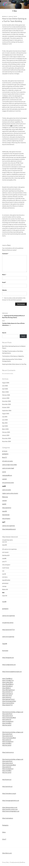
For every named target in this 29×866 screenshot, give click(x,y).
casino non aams (6, 489)
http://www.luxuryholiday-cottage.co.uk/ (12, 712)
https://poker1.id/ (6, 719)
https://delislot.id (6, 697)
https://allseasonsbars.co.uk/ (9, 807)
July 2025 (4, 416)
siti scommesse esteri (8, 482)
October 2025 (6, 407)
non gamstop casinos (7, 622)
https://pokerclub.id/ (7, 715)
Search (4, 332)
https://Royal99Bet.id (7, 684)
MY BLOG (4, 451)
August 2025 (5, 413)
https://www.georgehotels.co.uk (10, 800)
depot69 (4, 511)
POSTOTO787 (6, 515)
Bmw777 (4, 457)
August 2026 (5, 382)
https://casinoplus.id (7, 693)
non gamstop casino (7, 540)
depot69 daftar (6, 580)
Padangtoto (5, 825)
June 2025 (5, 420)
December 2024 (6, 438)
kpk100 (4, 504)
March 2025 (5, 429)
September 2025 (6, 410)
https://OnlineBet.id (7, 686)
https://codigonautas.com (9, 664)
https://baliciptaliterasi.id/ (9, 529)
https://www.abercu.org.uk (9, 793)
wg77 (3, 522)
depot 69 (4, 595)
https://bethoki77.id (7, 691)
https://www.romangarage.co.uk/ (10, 811)
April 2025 (5, 426)
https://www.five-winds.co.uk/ (10, 809)
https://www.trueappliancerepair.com (12, 671)
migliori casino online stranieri (10, 493)
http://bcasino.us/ (6, 779)
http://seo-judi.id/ (6, 725)
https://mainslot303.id (8, 703)
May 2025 (5, 423)
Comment (5, 253)
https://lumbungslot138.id (9, 701)
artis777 (4, 561)
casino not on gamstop (8, 636)
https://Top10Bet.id (7, 678)
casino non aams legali (8, 468)
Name (4, 274)
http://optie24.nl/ (6, 507)
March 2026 (5, 392)
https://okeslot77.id (7, 705)
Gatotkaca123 (6, 555)
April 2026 (5, 389)
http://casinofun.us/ (7, 786)
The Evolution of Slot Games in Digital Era (13, 356)
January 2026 (5, 398)
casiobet (4, 479)
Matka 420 (5, 589)
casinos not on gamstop (8, 525)
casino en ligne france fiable (9, 464)
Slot (3, 592)
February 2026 (6, 395)
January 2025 (5, 435)
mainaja (4, 586)
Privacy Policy (5, 862)
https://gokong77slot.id (8, 699)
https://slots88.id (6, 723)
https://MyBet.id (6, 688)
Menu (15, 11)
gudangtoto (5, 454)
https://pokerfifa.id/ (7, 713)
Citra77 (4, 839)
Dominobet (5, 650)
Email (4, 282)
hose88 (4, 601)
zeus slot (4, 542)
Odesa (4, 832)
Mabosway (5, 497)
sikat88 (4, 558)
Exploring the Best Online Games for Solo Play (14, 364)
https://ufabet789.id (7, 682)
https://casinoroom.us (8, 752)
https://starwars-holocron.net (10, 537)
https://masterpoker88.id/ (9, 717)
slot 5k (4, 472)
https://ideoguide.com (8, 657)
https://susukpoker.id (7, 721)
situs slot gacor (6, 518)
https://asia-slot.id (7, 695)
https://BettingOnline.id (8, 690)
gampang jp (5, 583)
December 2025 (6, 401)
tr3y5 (15, 16)
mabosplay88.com (7, 475)
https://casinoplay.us (7, 818)
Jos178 (4, 574)
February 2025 (6, 432)
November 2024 (6, 441)
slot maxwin (5, 552)
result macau (5, 568)
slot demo (5, 577)
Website (4, 290)
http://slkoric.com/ (7, 853)
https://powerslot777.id (8, 629)
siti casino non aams (7, 461)
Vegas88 (4, 643)
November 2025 (6, 404)
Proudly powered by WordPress (17, 862)
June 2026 (5, 385)
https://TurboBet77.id (8, 680)
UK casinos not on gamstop (9, 549)
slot (11, 125)
